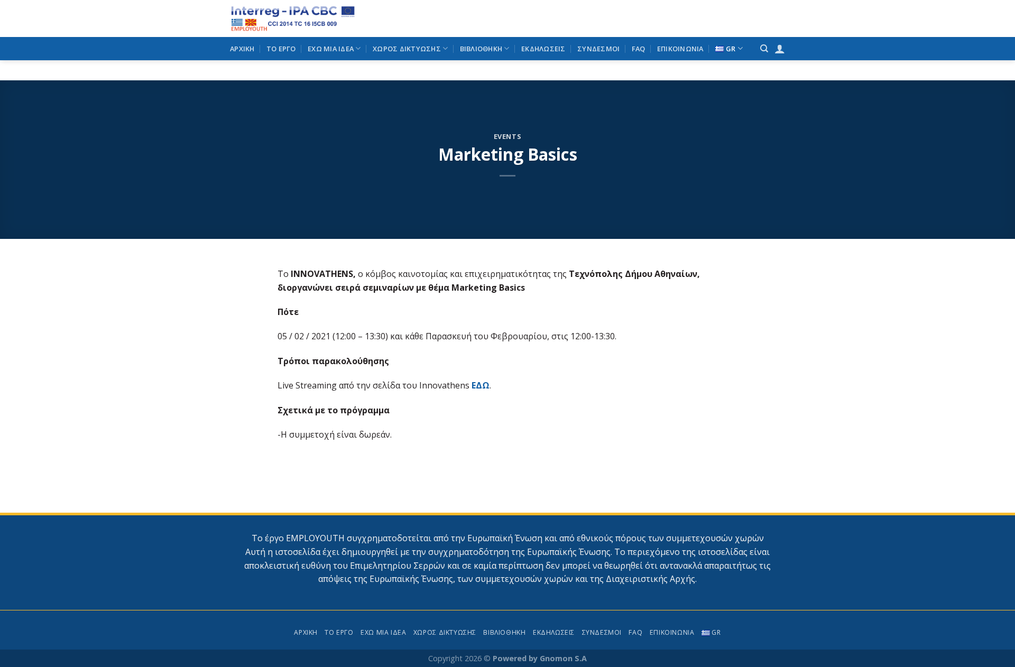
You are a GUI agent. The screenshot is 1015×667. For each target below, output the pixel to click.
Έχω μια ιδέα (331, 48)
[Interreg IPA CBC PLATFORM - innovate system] (313, 18)
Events (508, 136)
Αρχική (242, 48)
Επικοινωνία (680, 48)
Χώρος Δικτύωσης (407, 48)
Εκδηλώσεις (543, 48)
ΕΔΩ (481, 385)
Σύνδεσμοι (598, 48)
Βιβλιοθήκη (481, 48)
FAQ (638, 48)
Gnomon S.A (563, 658)
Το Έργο (281, 48)
